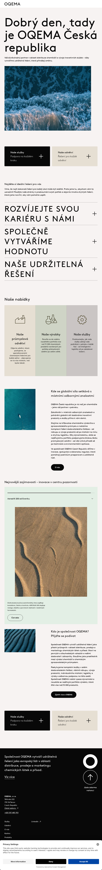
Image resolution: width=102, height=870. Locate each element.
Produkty (8, 837)
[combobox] (51, 498)
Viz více (9, 777)
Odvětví (7, 825)
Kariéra (7, 833)
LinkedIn (35, 821)
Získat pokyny (10, 808)
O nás (6, 829)
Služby (7, 821)
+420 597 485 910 (11, 813)
